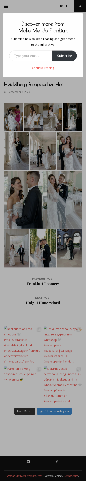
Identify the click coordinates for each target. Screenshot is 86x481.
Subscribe (64, 56)
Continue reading (43, 68)
